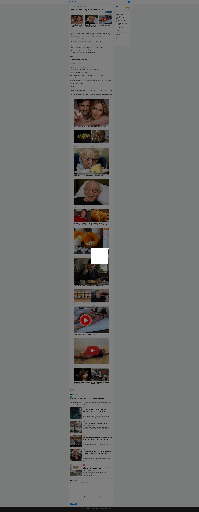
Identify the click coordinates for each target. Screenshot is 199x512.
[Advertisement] (99, 255)
